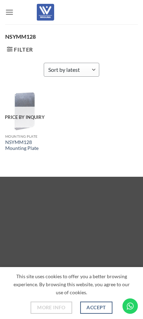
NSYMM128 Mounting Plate (22, 145)
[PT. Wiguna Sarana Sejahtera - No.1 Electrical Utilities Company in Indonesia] (45, 12)
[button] (9, 12)
